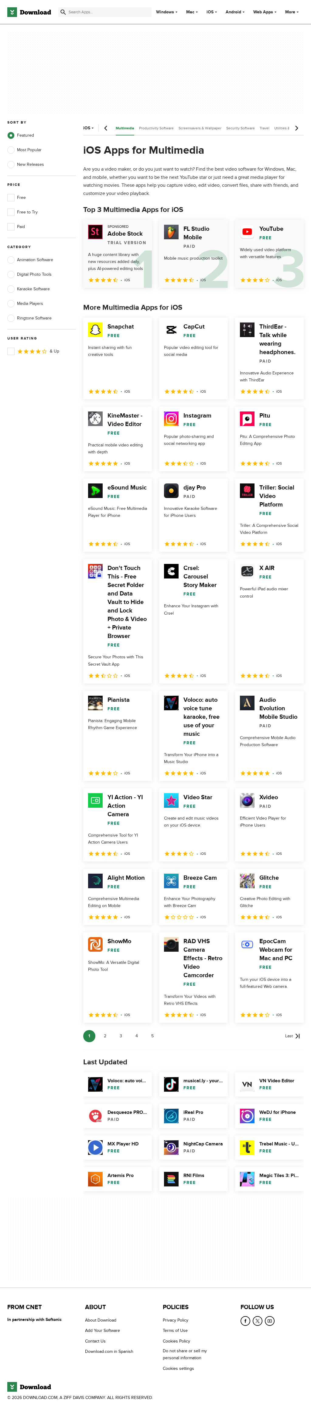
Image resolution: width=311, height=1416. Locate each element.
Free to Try (27, 212)
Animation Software (35, 259)
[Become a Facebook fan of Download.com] (245, 1321)
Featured (25, 135)
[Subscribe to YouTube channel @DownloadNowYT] (270, 1321)
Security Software (240, 128)
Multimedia (125, 128)
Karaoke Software (33, 289)
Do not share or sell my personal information (185, 1355)
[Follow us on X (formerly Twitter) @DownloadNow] (257, 1321)
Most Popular (29, 149)
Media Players (30, 303)
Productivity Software (156, 128)
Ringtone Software (34, 318)
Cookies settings (178, 1368)
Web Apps (263, 12)
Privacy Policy (175, 1320)
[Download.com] (29, 12)
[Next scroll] (296, 128)
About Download (100, 1320)
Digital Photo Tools (34, 274)
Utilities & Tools (287, 128)
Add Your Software (102, 1330)
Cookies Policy (176, 1341)
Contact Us (95, 1341)
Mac (190, 12)
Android (233, 12)
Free (21, 197)
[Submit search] (63, 12)
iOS (210, 12)
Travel (264, 128)
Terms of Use (175, 1330)
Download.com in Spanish (109, 1351)
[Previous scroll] (106, 128)
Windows (165, 12)
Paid (21, 226)
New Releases (30, 164)
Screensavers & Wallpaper (200, 128)
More (290, 12)
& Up (54, 351)
